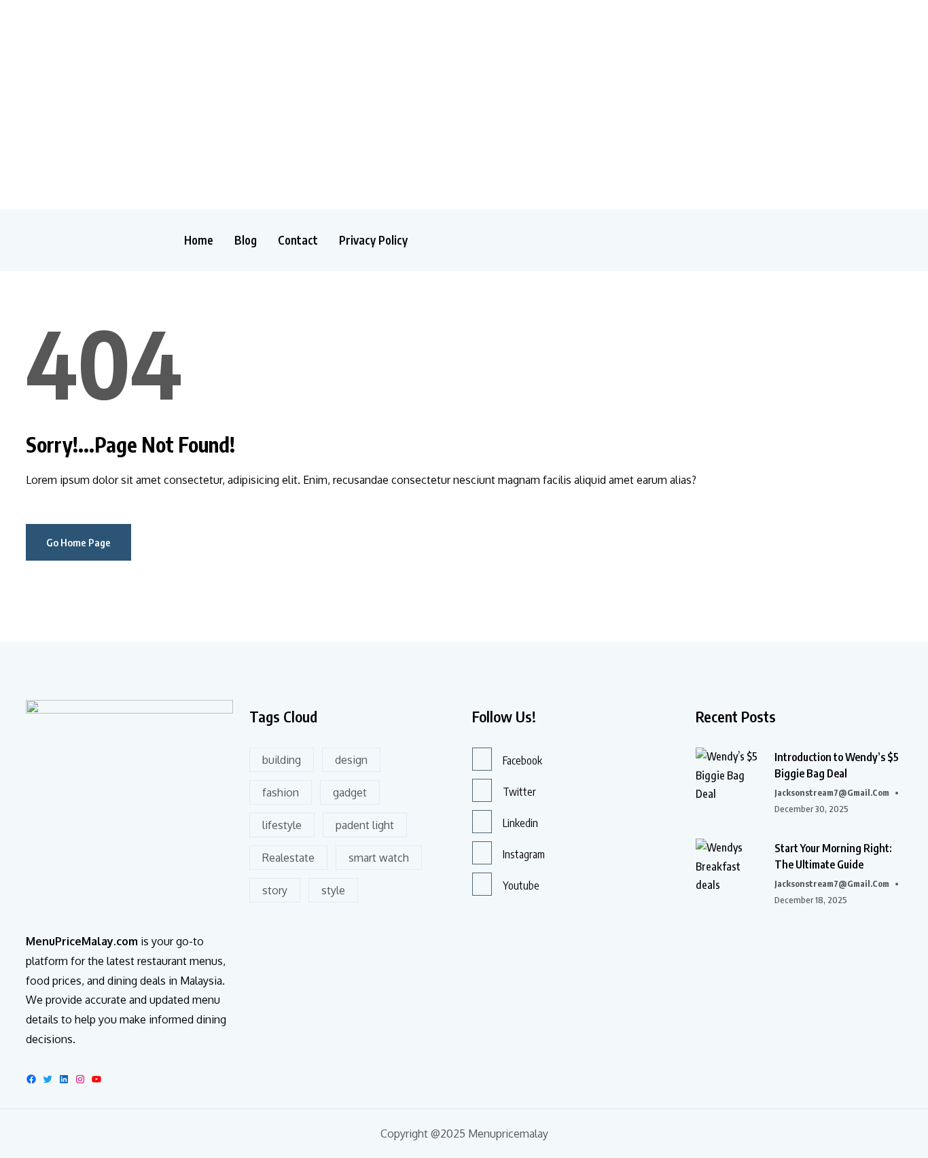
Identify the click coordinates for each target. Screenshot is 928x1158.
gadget (350, 792)
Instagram (524, 854)
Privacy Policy (373, 240)
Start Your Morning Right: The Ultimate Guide (833, 856)
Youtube (521, 885)
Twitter (519, 792)
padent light (365, 825)
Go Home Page (78, 542)
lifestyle (282, 825)
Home (198, 240)
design (351, 760)
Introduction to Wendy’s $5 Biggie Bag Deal (836, 765)
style (333, 890)
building (281, 760)
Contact (298, 240)
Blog (245, 240)
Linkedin (520, 823)
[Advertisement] (247, 102)
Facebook (522, 760)
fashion (280, 792)
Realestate (288, 857)
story (274, 890)
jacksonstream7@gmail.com (831, 792)
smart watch (379, 857)
